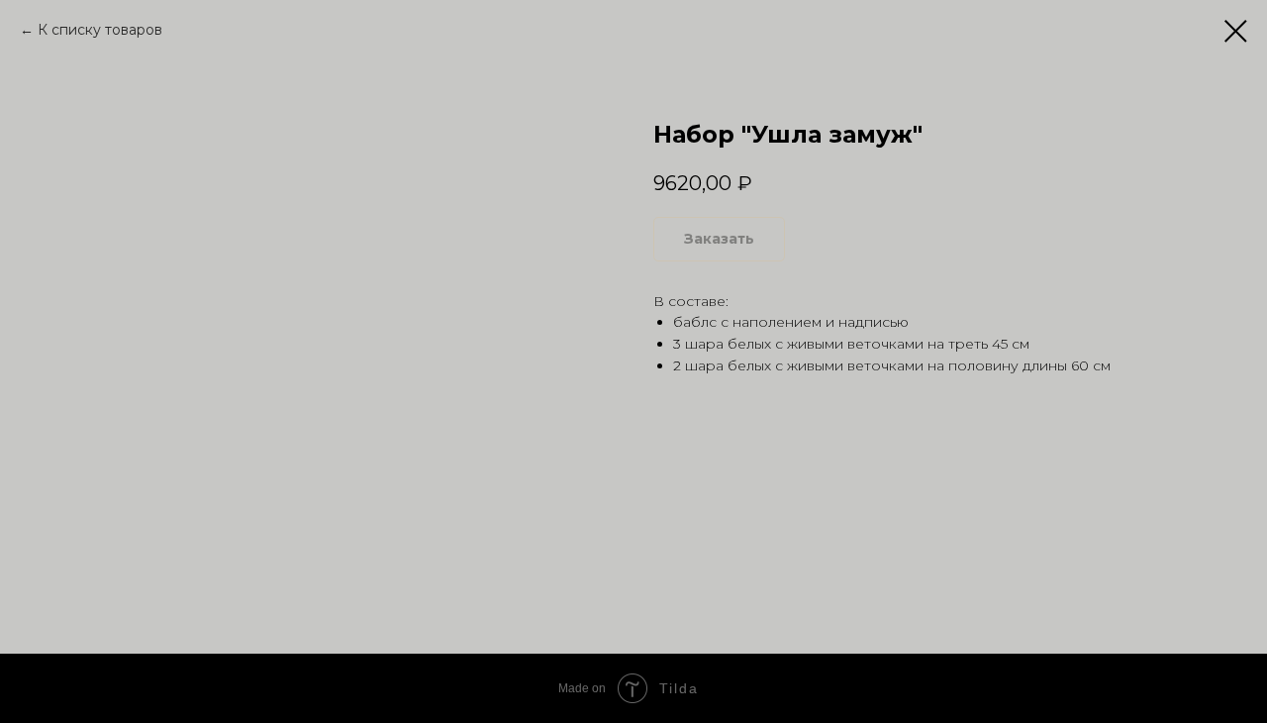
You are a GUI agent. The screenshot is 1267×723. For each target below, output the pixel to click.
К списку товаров (100, 30)
